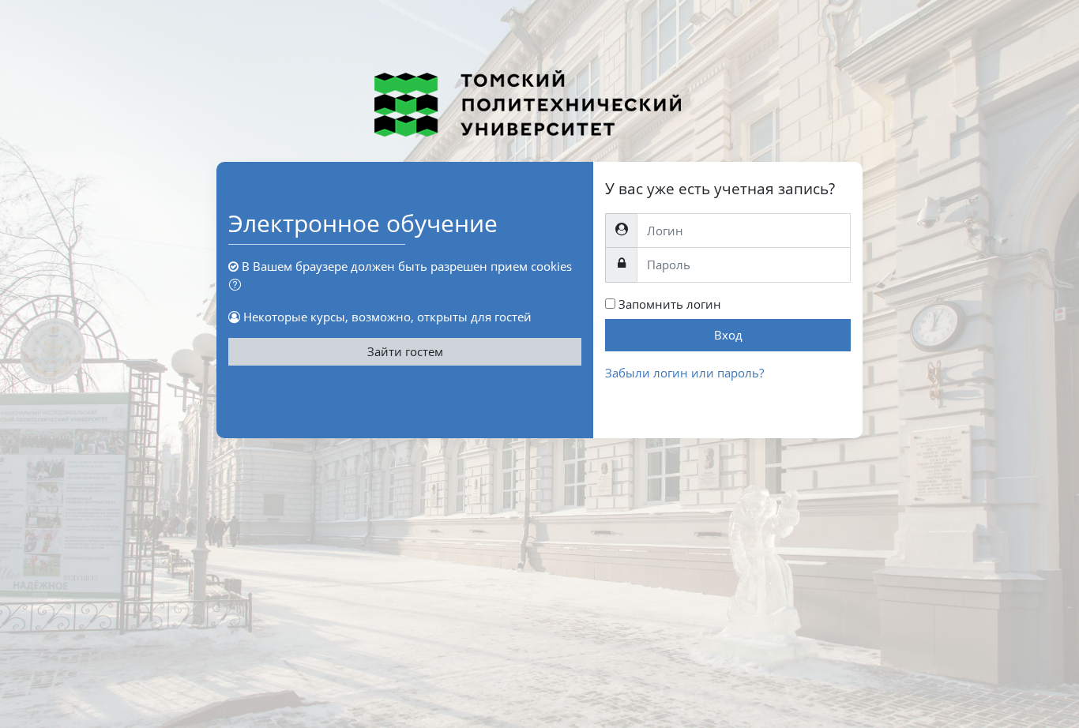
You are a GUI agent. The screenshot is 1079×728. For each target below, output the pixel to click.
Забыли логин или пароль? (684, 373)
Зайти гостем (405, 351)
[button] (238, 285)
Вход (728, 335)
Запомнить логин (669, 304)
